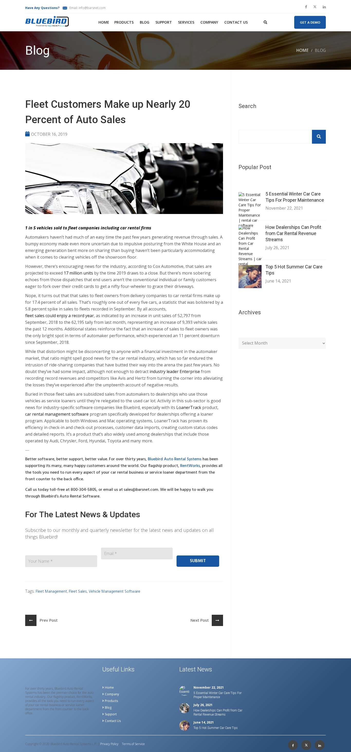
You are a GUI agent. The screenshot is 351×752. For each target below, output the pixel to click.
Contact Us (236, 22)
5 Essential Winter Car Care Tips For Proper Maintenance (294, 197)
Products (124, 22)
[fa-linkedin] (324, 6)
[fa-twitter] (315, 6)
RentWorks (190, 466)
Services (186, 22)
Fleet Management (51, 592)
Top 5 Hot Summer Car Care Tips (293, 270)
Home (103, 22)
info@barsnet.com (92, 8)
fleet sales (78, 592)
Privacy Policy (109, 744)
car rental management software (57, 414)
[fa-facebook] (306, 6)
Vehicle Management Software (114, 592)
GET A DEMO (310, 23)
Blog (144, 22)
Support (163, 22)
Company (209, 22)
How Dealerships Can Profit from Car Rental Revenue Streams (293, 233)
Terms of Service (133, 744)
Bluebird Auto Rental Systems (174, 459)
